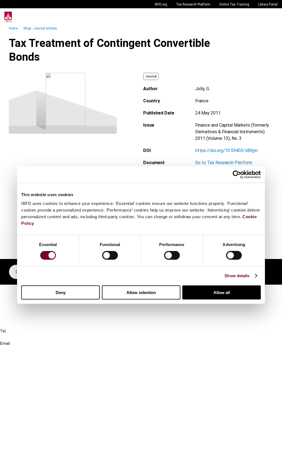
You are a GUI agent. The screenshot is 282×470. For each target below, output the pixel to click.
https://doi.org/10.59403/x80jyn (226, 150)
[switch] (110, 255)
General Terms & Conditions (37, 422)
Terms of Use (24, 462)
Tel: (3, 331)
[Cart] (261, 17)
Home (13, 28)
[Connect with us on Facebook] (268, 270)
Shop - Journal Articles (40, 28)
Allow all (221, 292)
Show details (237, 275)
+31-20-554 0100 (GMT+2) (26, 337)
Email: (5, 343)
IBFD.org (161, 4)
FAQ (15, 302)
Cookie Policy (24, 442)
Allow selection (141, 292)
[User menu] (272, 17)
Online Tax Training (234, 4)
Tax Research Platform (193, 4)
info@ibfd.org (13, 349)
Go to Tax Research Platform (223, 162)
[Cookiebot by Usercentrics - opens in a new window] (237, 174)
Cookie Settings (26, 452)
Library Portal (268, 4)
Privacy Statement (29, 432)
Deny (61, 292)
